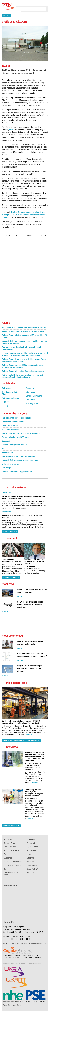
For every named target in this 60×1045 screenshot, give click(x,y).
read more (6, 508)
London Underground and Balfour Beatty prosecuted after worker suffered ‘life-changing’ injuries (25, 354)
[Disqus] (25, 279)
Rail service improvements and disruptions (21, 433)
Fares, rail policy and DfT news (15, 437)
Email (18, 236)
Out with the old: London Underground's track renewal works (21, 348)
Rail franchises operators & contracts (18, 456)
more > (20, 596)
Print (8, 236)
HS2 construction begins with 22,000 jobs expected (24, 327)
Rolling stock (7, 452)
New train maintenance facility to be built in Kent (23, 331)
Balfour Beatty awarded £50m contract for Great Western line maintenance (23, 366)
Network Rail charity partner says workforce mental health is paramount (24, 342)
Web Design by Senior (12, 1005)
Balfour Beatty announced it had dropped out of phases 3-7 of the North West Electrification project (24, 215)
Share (29, 236)
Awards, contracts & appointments (17, 472)
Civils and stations (10, 426)
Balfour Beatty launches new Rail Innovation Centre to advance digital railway (24, 360)
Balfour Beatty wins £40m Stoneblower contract (23, 371)
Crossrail (6, 441)
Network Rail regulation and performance (20, 460)
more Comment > (11, 577)
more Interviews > (11, 826)
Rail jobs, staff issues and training (16, 418)
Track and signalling (10, 429)
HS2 (4, 449)
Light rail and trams (10, 464)
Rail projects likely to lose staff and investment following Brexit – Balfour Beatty (22, 376)
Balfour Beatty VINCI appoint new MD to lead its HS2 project (24, 336)
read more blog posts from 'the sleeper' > (21, 740)
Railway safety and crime (13, 422)
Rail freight (6, 468)
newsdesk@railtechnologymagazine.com (28, 943)
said (11, 130)
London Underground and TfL (14, 445)
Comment (42, 236)
